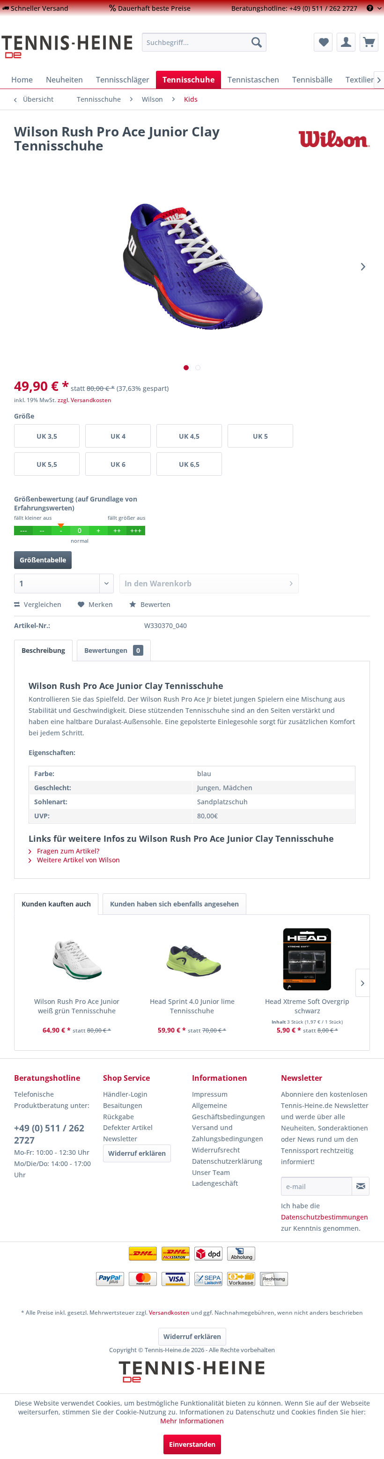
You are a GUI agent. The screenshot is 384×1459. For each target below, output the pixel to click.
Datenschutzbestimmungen (324, 1216)
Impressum (210, 1094)
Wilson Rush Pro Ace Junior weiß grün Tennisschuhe (76, 1006)
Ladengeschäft (215, 1183)
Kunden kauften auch (56, 903)
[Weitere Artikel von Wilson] (334, 140)
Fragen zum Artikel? (67, 850)
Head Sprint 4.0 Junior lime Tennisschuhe (192, 1006)
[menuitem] (35, 8)
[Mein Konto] (346, 42)
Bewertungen (112, 650)
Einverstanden (192, 1444)
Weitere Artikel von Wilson (77, 859)
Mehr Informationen (192, 1420)
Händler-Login (125, 1094)
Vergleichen (41, 604)
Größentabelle (43, 559)
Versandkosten (169, 1313)
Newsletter (120, 1138)
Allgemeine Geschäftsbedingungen (228, 1111)
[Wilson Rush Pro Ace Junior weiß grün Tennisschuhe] (76, 959)
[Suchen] (256, 42)
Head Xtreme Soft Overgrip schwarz (307, 1006)
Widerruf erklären (137, 1153)
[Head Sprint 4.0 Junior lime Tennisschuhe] (192, 959)
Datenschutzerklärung (227, 1161)
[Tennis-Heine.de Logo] (192, 1380)
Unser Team (211, 1172)
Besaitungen (122, 1105)
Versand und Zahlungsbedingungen (227, 1133)
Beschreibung (43, 650)
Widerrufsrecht (216, 1149)
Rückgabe (118, 1116)
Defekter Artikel (128, 1127)
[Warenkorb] (369, 42)
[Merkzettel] (323, 42)
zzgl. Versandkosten (84, 400)
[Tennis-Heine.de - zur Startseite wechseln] (67, 47)
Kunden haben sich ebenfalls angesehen (174, 903)
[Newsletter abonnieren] (360, 1186)
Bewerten (154, 604)
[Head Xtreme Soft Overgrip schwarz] (307, 959)
